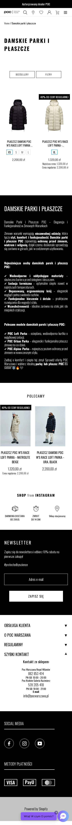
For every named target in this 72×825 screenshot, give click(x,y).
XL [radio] (54, 152)
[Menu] (65, 12)
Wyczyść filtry (36, 84)
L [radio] (28, 152)
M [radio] (22, 152)
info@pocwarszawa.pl (36, 695)
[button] (22, 74)
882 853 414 (36, 673)
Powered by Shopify (36, 808)
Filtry (48, 74)
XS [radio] (9, 152)
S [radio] (16, 152)
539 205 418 (36, 684)
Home (7, 23)
